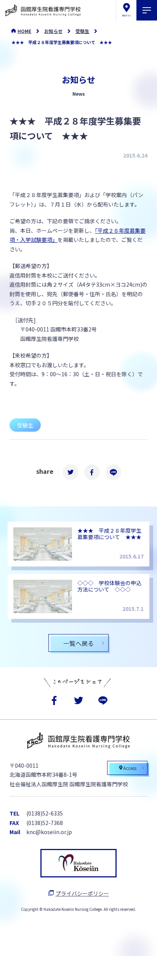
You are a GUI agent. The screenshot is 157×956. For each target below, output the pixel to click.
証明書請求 (102, 942)
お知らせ (53, 31)
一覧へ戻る (78, 643)
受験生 (82, 31)
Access (129, 768)
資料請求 (54, 942)
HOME (24, 31)
